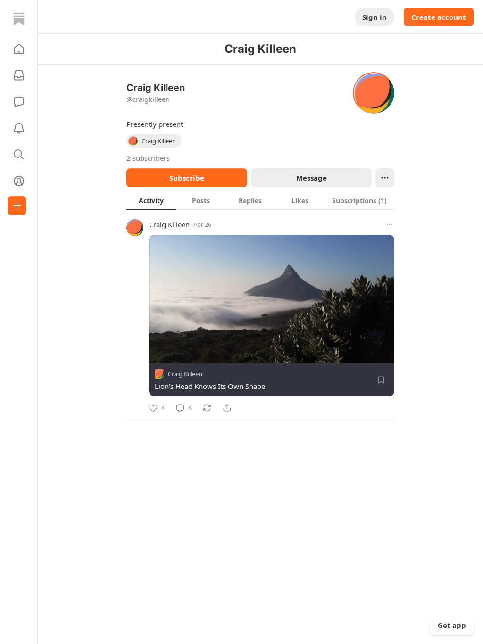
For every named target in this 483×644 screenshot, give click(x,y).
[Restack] (207, 407)
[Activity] (19, 128)
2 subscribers (148, 158)
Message (311, 177)
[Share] (227, 407)
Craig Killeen (169, 224)
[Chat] (19, 102)
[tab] (151, 200)
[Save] (381, 380)
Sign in (374, 17)
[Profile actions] (384, 177)
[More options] (389, 224)
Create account (438, 17)
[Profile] (19, 181)
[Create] (17, 205)
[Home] (19, 19)
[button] (19, 49)
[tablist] (260, 200)
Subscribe (186, 177)
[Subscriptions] (19, 75)
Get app (452, 625)
